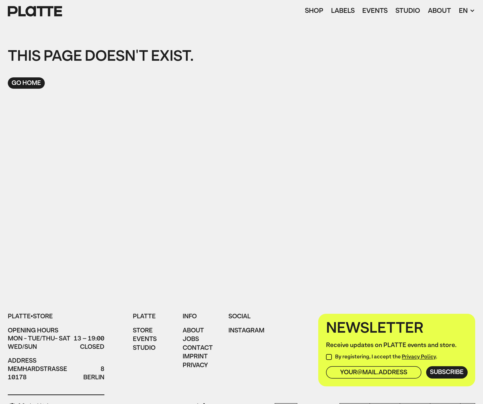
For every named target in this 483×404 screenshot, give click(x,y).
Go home (26, 83)
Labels (343, 12)
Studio (407, 12)
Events (375, 12)
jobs (191, 339)
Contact (198, 348)
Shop (314, 12)
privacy (195, 366)
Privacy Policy (419, 357)
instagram (246, 331)
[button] (467, 12)
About (439, 12)
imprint (195, 357)
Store (143, 331)
